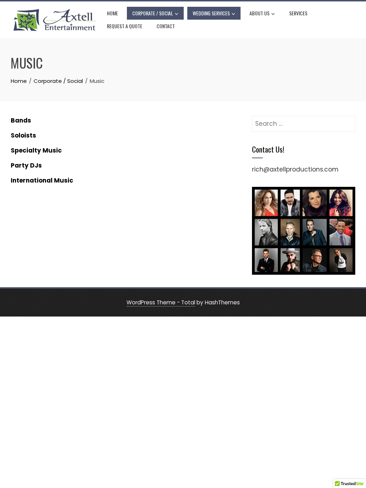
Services (298, 13)
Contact (166, 26)
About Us (259, 13)
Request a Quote (124, 26)
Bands (21, 120)
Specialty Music (36, 150)
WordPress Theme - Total (161, 302)
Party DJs (26, 165)
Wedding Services (211, 13)
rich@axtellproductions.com (295, 169)
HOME (112, 13)
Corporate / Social (152, 13)
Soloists (23, 135)
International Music (42, 180)
